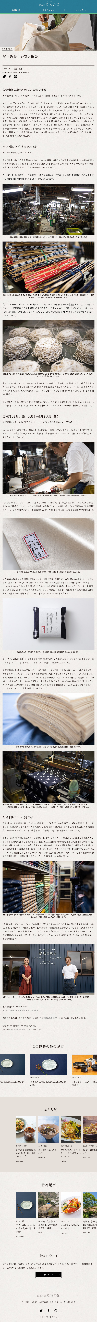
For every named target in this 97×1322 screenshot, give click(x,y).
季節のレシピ (48, 10)
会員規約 (34, 1302)
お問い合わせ (59, 1302)
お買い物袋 (24, 72)
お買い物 (80, 10)
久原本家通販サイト (48, 1018)
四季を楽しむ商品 (11, 72)
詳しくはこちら (48, 1275)
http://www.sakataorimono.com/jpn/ (21, 1010)
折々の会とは (25, 1302)
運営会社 (70, 1302)
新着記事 (16, 10)
